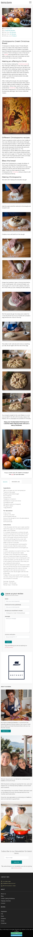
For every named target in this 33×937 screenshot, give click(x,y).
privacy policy (9, 647)
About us (3, 893)
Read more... (5, 731)
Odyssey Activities (6, 901)
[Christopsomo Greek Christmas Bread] (16, 116)
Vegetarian (4, 911)
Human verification (10, 634)
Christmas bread (23, 64)
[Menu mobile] (30, 3)
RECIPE (5, 481)
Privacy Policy (16, 935)
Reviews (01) (16, 481)
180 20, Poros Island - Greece (9, 885)
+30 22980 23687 (7, 881)
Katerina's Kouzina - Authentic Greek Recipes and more (8, 3)
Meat (2, 916)
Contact (3, 903)
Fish (2, 914)
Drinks (2, 921)
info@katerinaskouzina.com (9, 883)
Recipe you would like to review (14, 610)
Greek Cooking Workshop (8, 898)
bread (6, 54)
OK (16, 933)
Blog (2, 896)
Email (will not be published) (13, 604)
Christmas (12, 87)
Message (7, 616)
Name (6, 599)
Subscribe (16, 862)
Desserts (3, 918)
